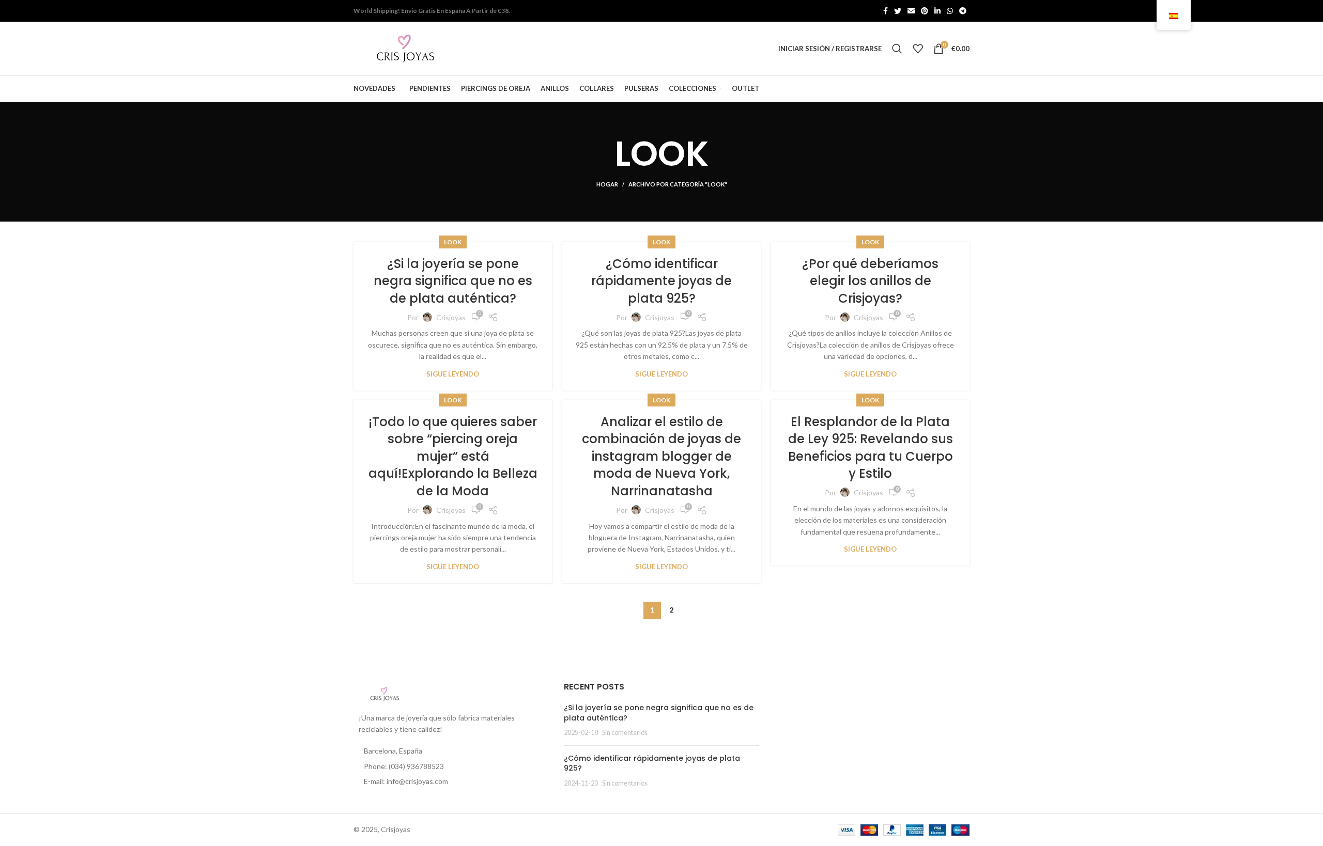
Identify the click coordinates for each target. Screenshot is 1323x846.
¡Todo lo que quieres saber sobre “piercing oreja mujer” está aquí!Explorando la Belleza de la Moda (452, 456)
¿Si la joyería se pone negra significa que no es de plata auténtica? (453, 281)
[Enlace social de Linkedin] (937, 11)
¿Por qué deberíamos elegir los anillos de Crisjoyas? (870, 281)
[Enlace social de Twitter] (897, 11)
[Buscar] (897, 48)
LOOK (452, 242)
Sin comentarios (625, 733)
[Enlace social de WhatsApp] (950, 11)
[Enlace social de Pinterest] (924, 11)
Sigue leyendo (452, 374)
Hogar (607, 184)
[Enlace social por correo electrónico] (911, 11)
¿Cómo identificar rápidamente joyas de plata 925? (661, 281)
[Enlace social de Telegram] (963, 11)
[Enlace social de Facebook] (885, 11)
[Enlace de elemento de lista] (451, 766)
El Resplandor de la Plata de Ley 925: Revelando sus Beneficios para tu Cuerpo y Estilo (870, 447)
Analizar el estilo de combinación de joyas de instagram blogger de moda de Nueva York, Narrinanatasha (661, 456)
